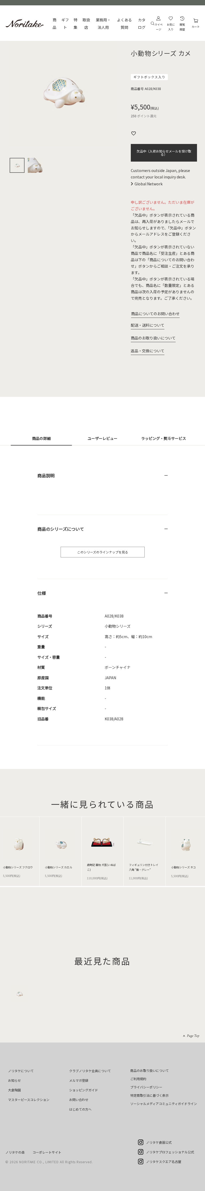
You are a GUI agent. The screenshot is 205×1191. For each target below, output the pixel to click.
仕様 (41, 593)
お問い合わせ (78, 1099)
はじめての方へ (80, 1109)
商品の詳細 (41, 438)
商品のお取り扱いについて (153, 338)
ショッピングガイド (83, 1090)
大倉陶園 (14, 1090)
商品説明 (45, 475)
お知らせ (14, 1080)
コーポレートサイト (47, 1152)
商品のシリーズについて (60, 529)
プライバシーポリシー (146, 1087)
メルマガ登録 (78, 1080)
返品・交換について (147, 350)
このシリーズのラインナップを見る (102, 552)
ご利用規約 (138, 1078)
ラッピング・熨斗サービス (163, 438)
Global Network (149, 184)
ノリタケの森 (15, 1152)
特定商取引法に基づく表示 (149, 1095)
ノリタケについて (21, 1070)
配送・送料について (147, 325)
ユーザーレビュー (102, 438)
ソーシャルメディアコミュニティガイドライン (163, 1103)
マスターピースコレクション (28, 1099)
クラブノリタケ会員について (90, 1070)
